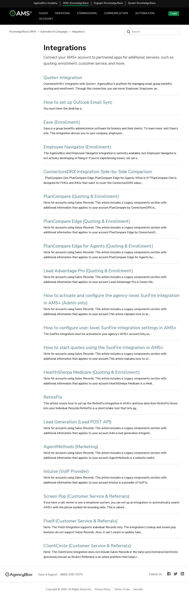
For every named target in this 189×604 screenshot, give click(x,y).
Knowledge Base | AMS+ (22, 31)
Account (46, 18)
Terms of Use (122, 589)
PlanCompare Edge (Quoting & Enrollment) (87, 221)
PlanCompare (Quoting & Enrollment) (81, 196)
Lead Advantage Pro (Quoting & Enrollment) (88, 271)
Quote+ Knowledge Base (141, 3)
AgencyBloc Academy (45, 3)
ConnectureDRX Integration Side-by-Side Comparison (98, 172)
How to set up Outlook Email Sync (78, 102)
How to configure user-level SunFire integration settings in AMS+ (110, 328)
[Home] (22, 15)
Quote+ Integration (63, 77)
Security (138, 589)
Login (173, 13)
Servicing (62, 13)
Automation (144, 13)
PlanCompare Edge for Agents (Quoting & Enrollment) (98, 246)
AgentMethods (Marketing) (71, 447)
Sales (43, 13)
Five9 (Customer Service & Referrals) (81, 521)
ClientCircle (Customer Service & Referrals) (87, 546)
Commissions (87, 13)
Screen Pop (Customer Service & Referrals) (86, 496)
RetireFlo (53, 397)
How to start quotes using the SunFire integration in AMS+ (103, 347)
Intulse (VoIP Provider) (66, 471)
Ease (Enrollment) (62, 122)
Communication (116, 13)
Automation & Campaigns (54, 31)
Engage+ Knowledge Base (108, 3)
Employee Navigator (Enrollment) (77, 147)
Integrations (78, 31)
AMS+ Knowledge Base (76, 3)
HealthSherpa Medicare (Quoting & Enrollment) (92, 372)
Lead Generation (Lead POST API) (77, 422)
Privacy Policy (103, 589)
